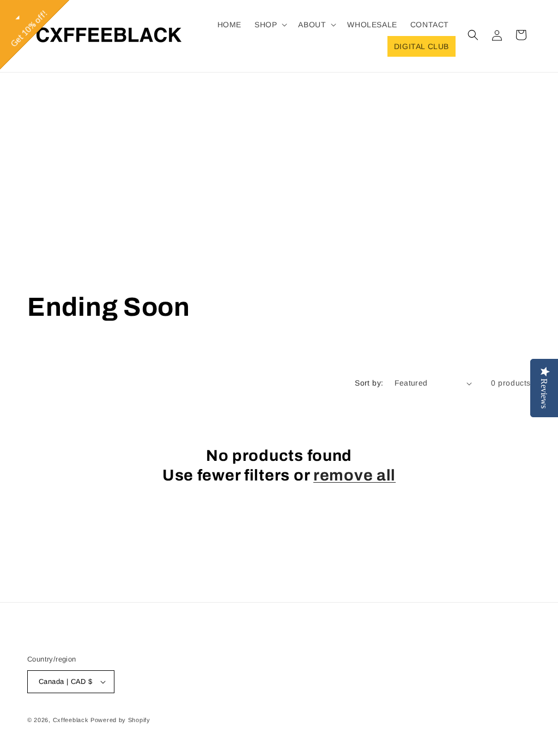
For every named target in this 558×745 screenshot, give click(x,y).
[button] (270, 24)
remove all (354, 475)
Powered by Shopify (120, 720)
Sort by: (369, 382)
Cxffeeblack (71, 720)
